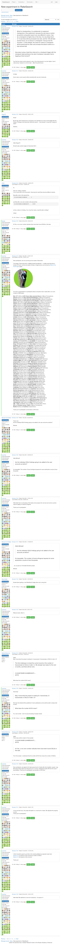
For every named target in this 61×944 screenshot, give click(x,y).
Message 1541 (15, 807)
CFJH (3, 183)
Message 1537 (15, 653)
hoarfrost (4, 26)
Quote (33, 67)
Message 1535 (15, 609)
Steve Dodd (4, 579)
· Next (17, 21)
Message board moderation (6, 17)
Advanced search (5, 12)
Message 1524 (15, 183)
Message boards (5, 15)
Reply (28, 67)
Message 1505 (15, 26)
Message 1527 (15, 256)
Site (36, 2)
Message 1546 (15, 894)
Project (13, 2)
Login (56, 2)
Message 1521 (15, 70)
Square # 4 (15, 855)
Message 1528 (15, 417)
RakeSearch (6, 2)
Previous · (3, 21)
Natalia (3, 221)
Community (30, 2)
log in (16, 19)
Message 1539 (15, 731)
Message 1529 (15, 454)
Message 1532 (15, 579)
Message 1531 (15, 541)
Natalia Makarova (6, 653)
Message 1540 (15, 763)
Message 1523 (15, 139)
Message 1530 (15, 498)
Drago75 (4, 114)
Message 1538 (15, 688)
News (11, 15)
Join (52, 2)
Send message (5, 33)
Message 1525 (15, 221)
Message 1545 (15, 850)
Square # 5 (15, 857)
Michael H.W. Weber (6, 417)
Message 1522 (15, 114)
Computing (21, 2)
